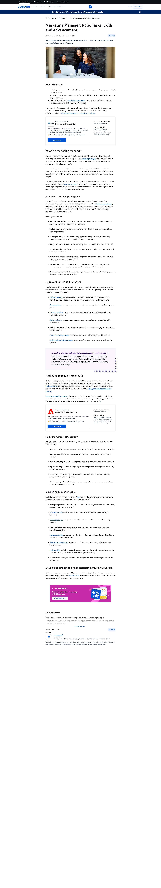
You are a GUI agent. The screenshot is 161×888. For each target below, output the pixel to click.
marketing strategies (89, 159)
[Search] (90, 6)
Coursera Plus (74, 575)
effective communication (103, 204)
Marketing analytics (56, 520)
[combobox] (66, 7)
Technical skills (55, 550)
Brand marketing (55, 305)
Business (53, 18)
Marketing (62, 18)
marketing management (76, 100)
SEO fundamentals (56, 512)
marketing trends (51, 386)
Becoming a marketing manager (57, 396)
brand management (70, 184)
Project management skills (59, 542)
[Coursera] (24, 6)
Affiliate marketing (56, 297)
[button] (43, 6)
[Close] (140, 12)
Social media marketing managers (61, 340)
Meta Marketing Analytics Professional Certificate (78, 113)
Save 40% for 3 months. (95, 12)
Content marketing (56, 312)
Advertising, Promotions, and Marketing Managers (86, 618)
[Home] (46, 18)
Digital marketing (56, 320)
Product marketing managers (60, 335)
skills (78, 497)
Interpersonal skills (56, 535)
